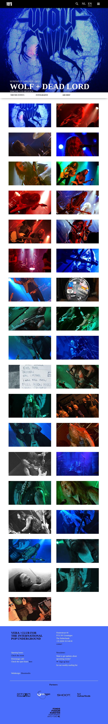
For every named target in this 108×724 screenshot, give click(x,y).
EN (90, 3)
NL (84, 3)
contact (59, 644)
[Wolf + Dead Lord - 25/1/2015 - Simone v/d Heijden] (30, 115)
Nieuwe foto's (17, 95)
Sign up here (64, 662)
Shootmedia (25, 673)
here (30, 662)
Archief (66, 95)
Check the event (17, 656)
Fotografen (42, 95)
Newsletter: (60, 653)
